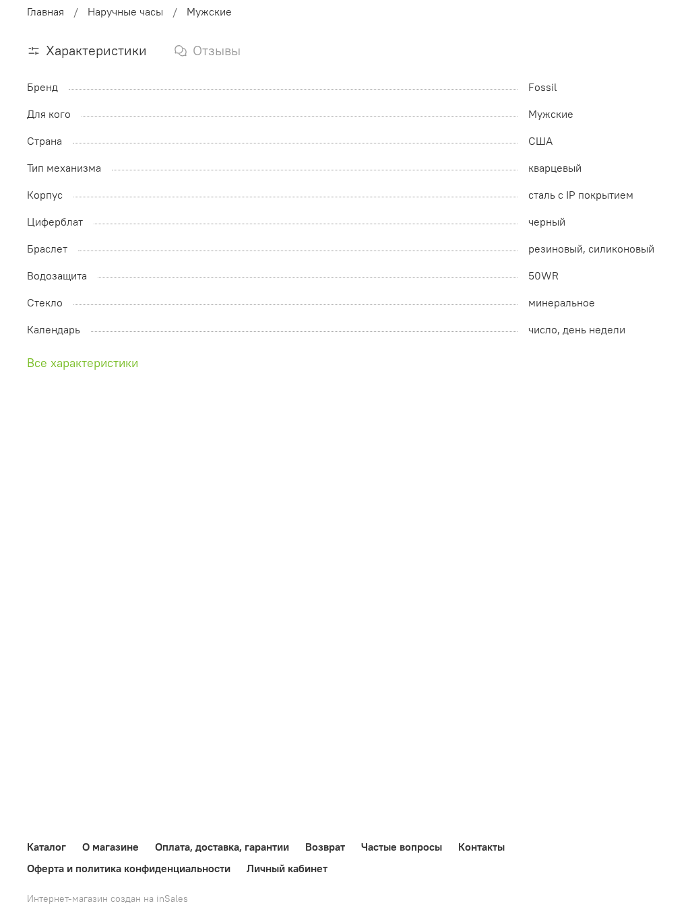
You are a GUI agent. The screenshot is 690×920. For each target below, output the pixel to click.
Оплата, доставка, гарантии (222, 846)
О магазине (110, 846)
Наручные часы (125, 11)
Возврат (325, 846)
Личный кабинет (287, 868)
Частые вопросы (401, 846)
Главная (45, 11)
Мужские (209, 11)
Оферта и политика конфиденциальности (128, 868)
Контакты (481, 846)
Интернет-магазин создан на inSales (107, 898)
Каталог (46, 846)
